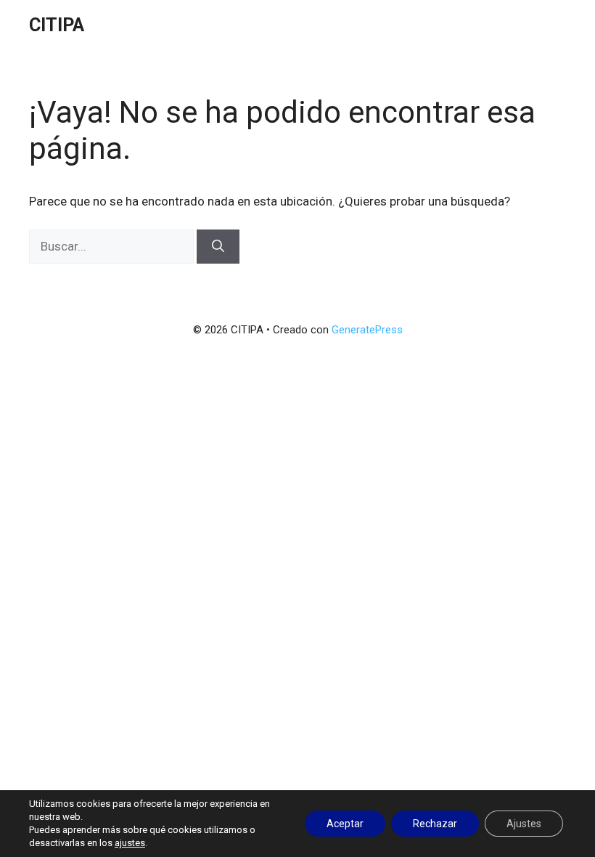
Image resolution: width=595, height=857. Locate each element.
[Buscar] (218, 247)
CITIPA (56, 25)
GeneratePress (367, 329)
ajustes (130, 842)
